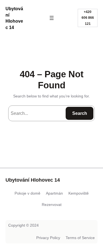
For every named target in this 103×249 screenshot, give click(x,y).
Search (79, 113)
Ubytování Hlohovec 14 (32, 180)
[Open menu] (51, 18)
